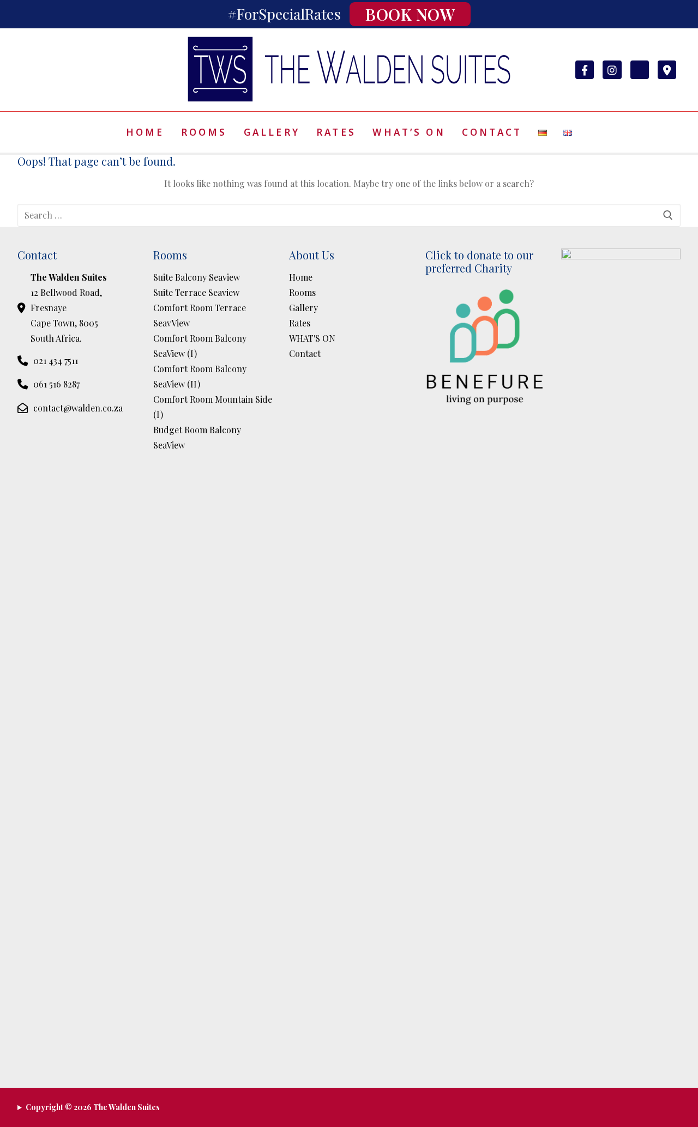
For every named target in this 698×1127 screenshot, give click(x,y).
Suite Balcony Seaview (196, 277)
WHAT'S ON (312, 338)
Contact (305, 353)
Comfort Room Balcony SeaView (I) (199, 345)
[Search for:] (349, 215)
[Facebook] (584, 69)
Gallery (303, 307)
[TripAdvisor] (639, 69)
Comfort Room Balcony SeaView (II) (199, 376)
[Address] (667, 69)
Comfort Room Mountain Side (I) (212, 406)
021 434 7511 (55, 360)
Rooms (302, 292)
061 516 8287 (56, 384)
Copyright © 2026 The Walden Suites (93, 1107)
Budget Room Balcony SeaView (197, 437)
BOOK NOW (410, 14)
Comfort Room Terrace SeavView (199, 315)
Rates (299, 323)
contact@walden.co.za (78, 408)
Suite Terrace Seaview (196, 292)
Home (300, 277)
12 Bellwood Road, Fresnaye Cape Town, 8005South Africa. (69, 307)
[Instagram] (612, 69)
